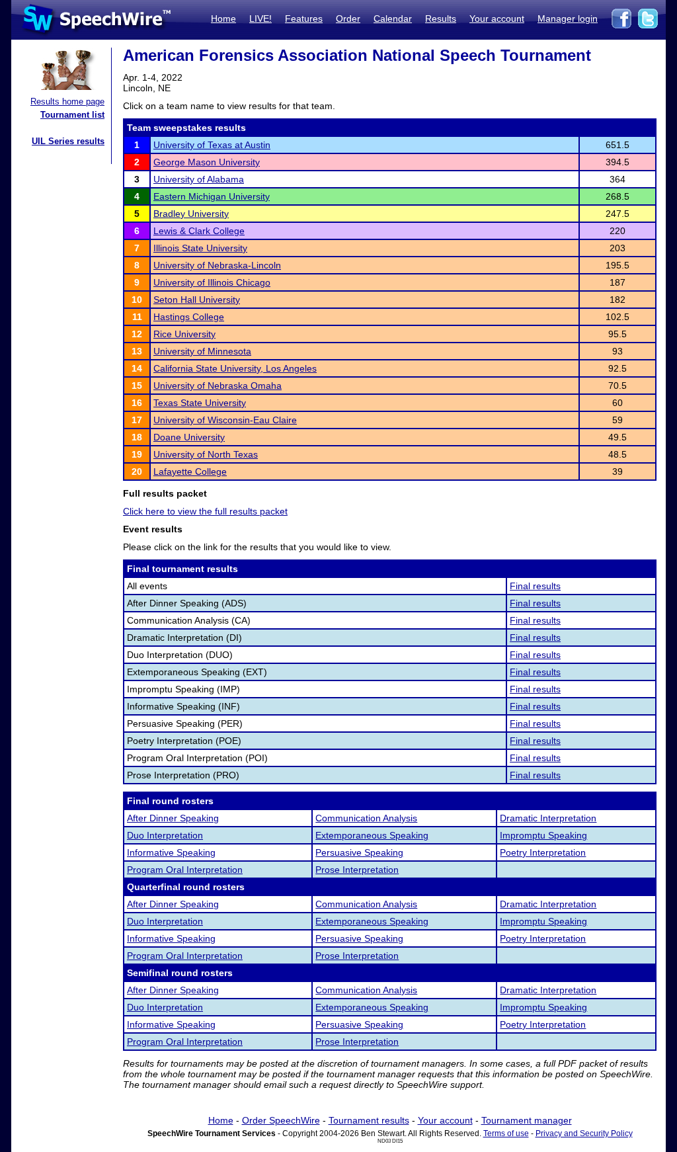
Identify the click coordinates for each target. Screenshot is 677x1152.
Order (348, 18)
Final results (535, 586)
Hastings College (188, 316)
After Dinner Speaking (173, 818)
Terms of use (506, 1133)
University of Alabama (198, 179)
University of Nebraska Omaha (217, 385)
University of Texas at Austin (211, 145)
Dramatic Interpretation (548, 818)
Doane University (189, 437)
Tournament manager (526, 1120)
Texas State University (199, 402)
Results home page (67, 101)
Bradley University (191, 213)
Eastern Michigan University (211, 196)
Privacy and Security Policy (584, 1133)
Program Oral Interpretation (185, 869)
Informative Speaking (171, 852)
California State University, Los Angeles (235, 368)
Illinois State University (200, 248)
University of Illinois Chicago (211, 282)
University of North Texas (205, 454)
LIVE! (260, 18)
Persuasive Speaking (359, 852)
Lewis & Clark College (199, 231)
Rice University (184, 334)
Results (440, 18)
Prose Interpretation (357, 869)
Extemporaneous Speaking (371, 835)
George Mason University (206, 162)
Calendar (393, 18)
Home (223, 18)
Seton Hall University (196, 299)
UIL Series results (68, 141)
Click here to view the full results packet (205, 511)
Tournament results (369, 1120)
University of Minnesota (202, 351)
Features (304, 18)
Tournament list (72, 115)
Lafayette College (190, 471)
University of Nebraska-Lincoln (217, 265)
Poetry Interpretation (543, 852)
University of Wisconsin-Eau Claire (225, 420)
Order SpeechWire (281, 1120)
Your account (496, 18)
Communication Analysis (366, 818)
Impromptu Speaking (543, 835)
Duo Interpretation (165, 835)
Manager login (568, 18)
